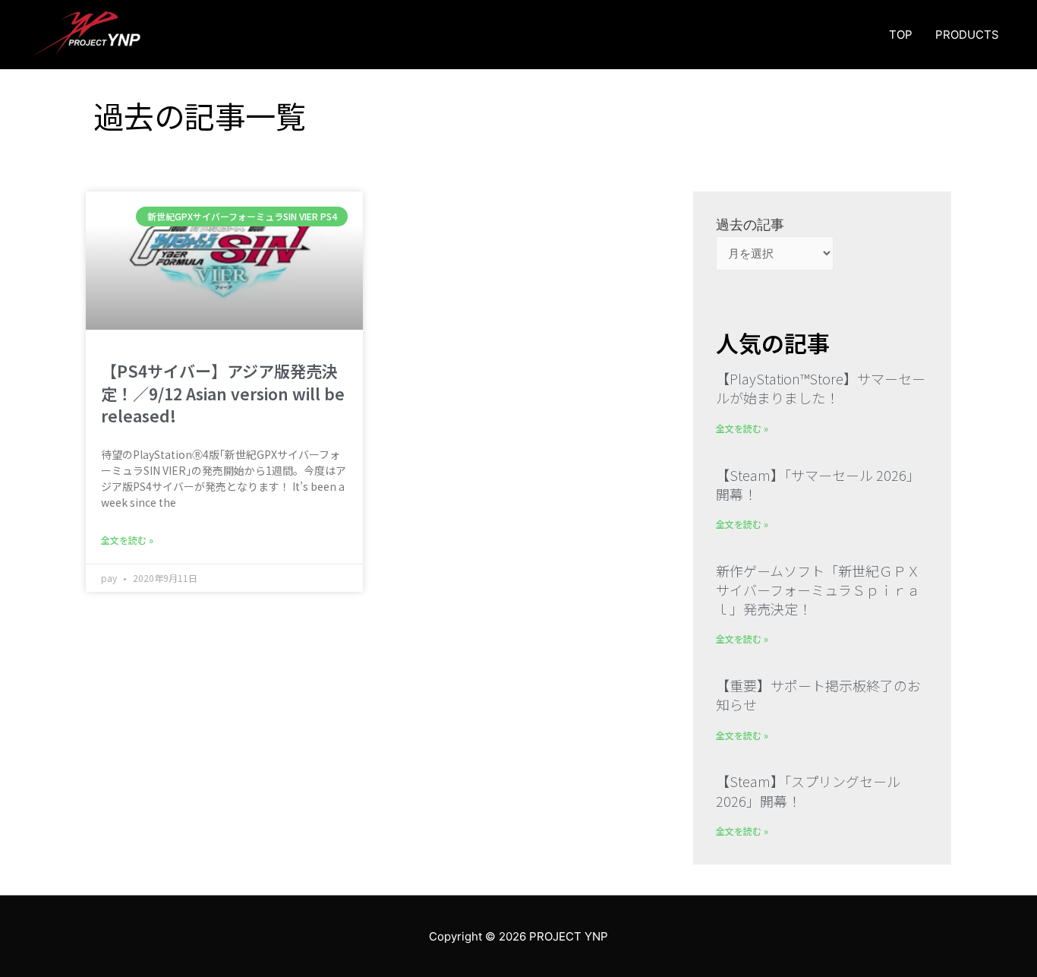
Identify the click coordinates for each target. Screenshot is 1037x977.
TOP (900, 34)
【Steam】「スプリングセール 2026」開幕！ (808, 790)
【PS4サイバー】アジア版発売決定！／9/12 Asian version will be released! (223, 393)
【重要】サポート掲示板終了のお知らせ (818, 694)
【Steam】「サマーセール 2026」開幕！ (818, 484)
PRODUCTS (967, 34)
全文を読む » (127, 539)
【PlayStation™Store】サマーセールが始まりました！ (820, 387)
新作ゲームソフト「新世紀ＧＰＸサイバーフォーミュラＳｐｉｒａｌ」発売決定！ (818, 589)
